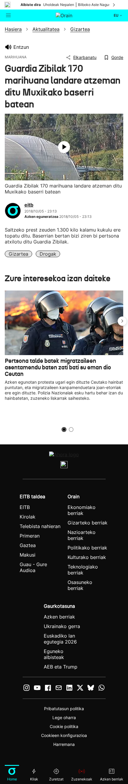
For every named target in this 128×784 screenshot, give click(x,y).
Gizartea (18, 254)
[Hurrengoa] (114, 4)
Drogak (48, 254)
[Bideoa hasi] (64, 147)
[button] (122, 321)
